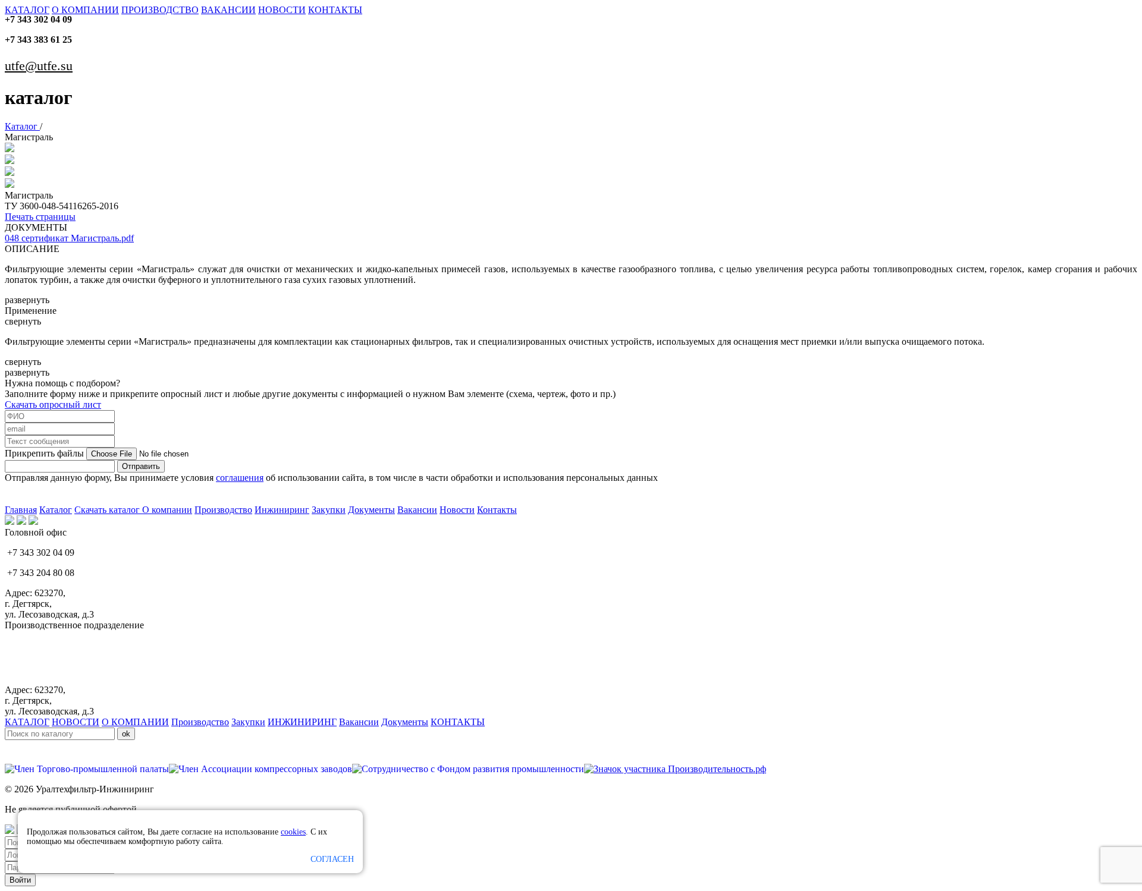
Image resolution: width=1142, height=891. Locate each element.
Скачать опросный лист (53, 404)
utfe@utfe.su (39, 65)
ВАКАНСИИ (228, 10)
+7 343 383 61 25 (38, 39)
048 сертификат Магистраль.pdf (69, 238)
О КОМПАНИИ (85, 10)
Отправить (141, 466)
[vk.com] (9, 522)
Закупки (329, 510)
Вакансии (417, 510)
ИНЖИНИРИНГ (302, 722)
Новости (457, 510)
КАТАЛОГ (27, 10)
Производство (223, 510)
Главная (21, 510)
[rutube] (21, 522)
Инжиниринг (282, 510)
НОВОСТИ (282, 10)
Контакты (497, 510)
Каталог (22, 126)
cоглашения (239, 478)
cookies (293, 831)
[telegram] (33, 522)
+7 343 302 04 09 (38, 19)
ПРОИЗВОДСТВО (160, 10)
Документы (371, 510)
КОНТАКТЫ (335, 10)
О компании (167, 510)
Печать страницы (40, 217)
